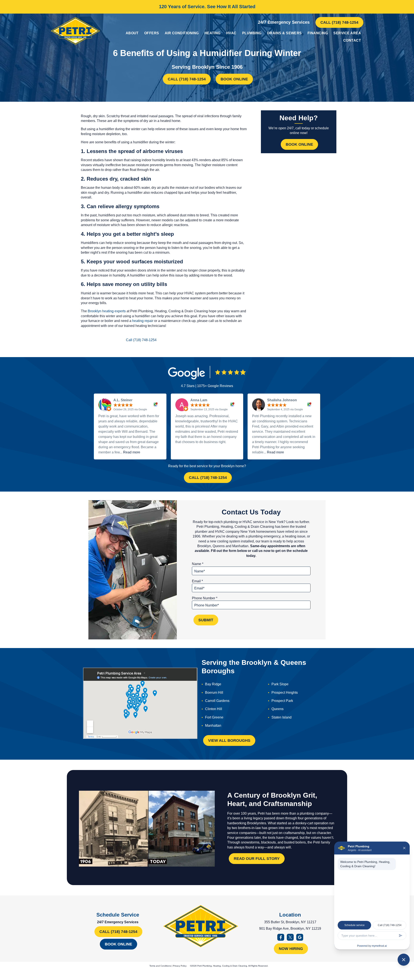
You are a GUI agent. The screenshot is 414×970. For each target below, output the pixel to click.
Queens (277, 709)
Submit (205, 620)
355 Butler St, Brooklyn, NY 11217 (290, 922)
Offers (151, 33)
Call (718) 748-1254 (339, 22)
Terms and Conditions (160, 966)
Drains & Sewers (284, 33)
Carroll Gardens (217, 701)
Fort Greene (214, 717)
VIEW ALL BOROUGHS (229, 740)
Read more (131, 452)
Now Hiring (291, 949)
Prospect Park (282, 701)
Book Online (234, 79)
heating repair (142, 321)
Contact (352, 40)
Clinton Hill (213, 709)
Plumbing (252, 33)
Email (197, 581)
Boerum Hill (214, 692)
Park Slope (280, 684)
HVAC (231, 33)
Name (197, 564)
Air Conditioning (182, 33)
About (132, 33)
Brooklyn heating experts (107, 311)
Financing (317, 33)
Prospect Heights (284, 692)
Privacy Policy (180, 966)
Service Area (347, 33)
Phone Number (204, 598)
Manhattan (213, 725)
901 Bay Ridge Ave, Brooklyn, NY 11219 (290, 928)
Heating (212, 33)
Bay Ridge (213, 684)
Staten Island (281, 717)
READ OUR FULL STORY (257, 858)
